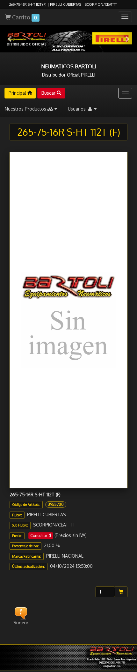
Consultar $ (40, 535)
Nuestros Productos (26, 109)
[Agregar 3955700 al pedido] (121, 592)
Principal (18, 93)
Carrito (24, 17)
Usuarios (77, 109)
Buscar (49, 93)
